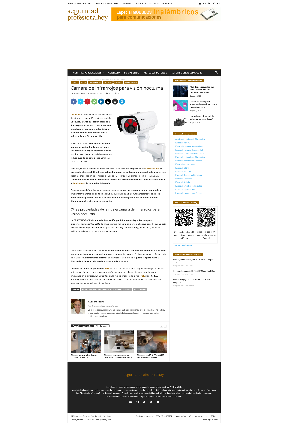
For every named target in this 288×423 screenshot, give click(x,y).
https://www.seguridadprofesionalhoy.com (103, 306)
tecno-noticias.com (173, 396)
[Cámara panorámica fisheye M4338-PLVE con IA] (86, 341)
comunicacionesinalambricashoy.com (134, 390)
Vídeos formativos (196, 416)
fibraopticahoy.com (113, 393)
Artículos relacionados (82, 326)
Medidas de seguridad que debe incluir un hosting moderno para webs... (202, 89)
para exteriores (131, 82)
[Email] (108, 102)
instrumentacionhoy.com (116, 396)
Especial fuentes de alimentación (189, 153)
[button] (216, 72)
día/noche (118, 82)
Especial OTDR (182, 168)
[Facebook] (74, 102)
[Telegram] (122, 102)
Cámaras (80, 79)
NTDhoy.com (133, 396)
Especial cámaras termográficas (189, 146)
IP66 (107, 268)
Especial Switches (183, 182)
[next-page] (165, 326)
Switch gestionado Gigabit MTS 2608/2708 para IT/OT (193, 261)
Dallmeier (108, 82)
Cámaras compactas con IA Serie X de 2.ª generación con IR (118, 356)
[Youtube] (218, 3)
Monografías (181, 416)
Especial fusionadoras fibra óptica (190, 157)
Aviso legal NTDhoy (163, 4)
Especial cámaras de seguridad (189, 150)
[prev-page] (161, 326)
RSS (150, 4)
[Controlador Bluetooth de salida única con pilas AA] (180, 120)
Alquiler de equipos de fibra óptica (190, 139)
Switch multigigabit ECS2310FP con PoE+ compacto (191, 281)
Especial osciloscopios (185, 164)
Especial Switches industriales (188, 186)
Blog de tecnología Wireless (163, 390)
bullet (89, 79)
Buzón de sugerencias (144, 416)
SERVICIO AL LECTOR (164, 416)
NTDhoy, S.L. (176, 387)
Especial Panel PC (183, 171)
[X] (214, 3)
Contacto (114, 72)
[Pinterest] (87, 102)
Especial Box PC (182, 143)
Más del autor (101, 326)
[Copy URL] (129, 102)
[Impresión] (115, 102)
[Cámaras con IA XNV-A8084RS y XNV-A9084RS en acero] (152, 341)
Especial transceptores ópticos (188, 193)
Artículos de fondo (155, 72)
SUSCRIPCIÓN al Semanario (187, 72)
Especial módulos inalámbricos (188, 161)
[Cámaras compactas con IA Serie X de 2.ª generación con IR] (119, 341)
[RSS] (209, 3)
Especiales (127, 4)
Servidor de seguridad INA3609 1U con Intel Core (194, 271)
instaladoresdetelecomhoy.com (188, 254)
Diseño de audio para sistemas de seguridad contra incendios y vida (203, 104)
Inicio (73, 79)
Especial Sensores (183, 179)
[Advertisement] (144, 46)
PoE (143, 276)
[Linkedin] (200, 3)
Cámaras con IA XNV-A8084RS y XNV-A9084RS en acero (151, 356)
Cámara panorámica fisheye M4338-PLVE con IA (84, 356)
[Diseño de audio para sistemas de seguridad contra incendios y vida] (180, 105)
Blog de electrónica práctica (92, 393)
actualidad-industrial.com (82, 390)
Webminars (141, 4)
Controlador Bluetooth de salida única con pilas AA (202, 117)
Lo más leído (131, 72)
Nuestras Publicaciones (107, 4)
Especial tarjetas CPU (185, 189)
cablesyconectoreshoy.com (106, 390)
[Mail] (204, 3)
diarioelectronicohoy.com (187, 390)
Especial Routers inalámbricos (188, 175)
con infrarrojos (95, 82)
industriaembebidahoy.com (172, 393)
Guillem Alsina (80, 93)
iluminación (79, 183)
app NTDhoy (211, 416)
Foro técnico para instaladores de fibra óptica (141, 393)
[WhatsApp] (94, 102)
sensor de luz (152, 168)
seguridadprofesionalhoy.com (152, 396)
